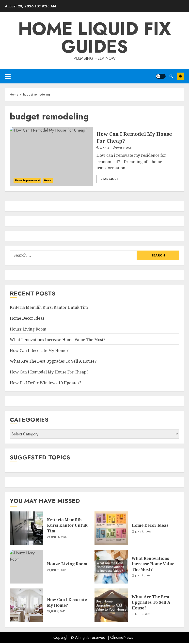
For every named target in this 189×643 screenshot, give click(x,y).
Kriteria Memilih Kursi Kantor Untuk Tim (49, 307)
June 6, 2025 (123, 148)
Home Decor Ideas (27, 318)
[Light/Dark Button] (161, 76)
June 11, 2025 (58, 570)
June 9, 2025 (57, 611)
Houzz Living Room (28, 329)
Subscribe (180, 76)
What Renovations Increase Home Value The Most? (57, 339)
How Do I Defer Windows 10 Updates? (45, 383)
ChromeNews (121, 637)
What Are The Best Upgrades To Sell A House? (53, 361)
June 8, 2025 (142, 614)
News (47, 180)
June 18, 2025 (58, 537)
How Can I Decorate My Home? (39, 350)
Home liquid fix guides (94, 37)
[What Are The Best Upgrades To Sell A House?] (111, 605)
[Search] (171, 76)
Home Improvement (27, 180)
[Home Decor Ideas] (111, 528)
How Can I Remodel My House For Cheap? (49, 372)
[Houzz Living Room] (26, 567)
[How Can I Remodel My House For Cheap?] (51, 156)
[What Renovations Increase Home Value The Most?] (111, 567)
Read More (109, 179)
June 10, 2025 (143, 575)
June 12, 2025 (143, 531)
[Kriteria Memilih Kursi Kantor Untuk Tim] (26, 528)
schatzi (105, 148)
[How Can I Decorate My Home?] (26, 605)
